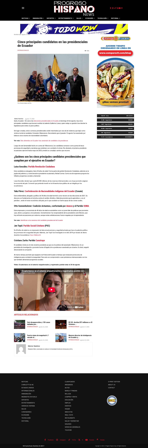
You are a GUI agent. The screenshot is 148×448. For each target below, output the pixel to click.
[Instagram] (113, 8)
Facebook (51, 440)
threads (102, 440)
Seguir (130, 120)
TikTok (74, 440)
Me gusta (129, 115)
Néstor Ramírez (18, 118)
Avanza (69, 206)
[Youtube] (120, 8)
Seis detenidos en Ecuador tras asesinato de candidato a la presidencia (44, 141)
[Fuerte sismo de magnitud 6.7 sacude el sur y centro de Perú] (19, 337)
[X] (117, 8)
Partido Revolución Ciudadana (41, 166)
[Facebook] (110, 8)
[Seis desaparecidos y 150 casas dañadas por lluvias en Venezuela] (19, 324)
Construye (40, 240)
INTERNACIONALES (23, 50)
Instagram (63, 440)
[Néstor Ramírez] (21, 349)
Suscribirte (129, 137)
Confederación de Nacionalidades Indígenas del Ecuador (50, 191)
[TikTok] (115, 8)
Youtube (91, 440)
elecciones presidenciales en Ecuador (46, 121)
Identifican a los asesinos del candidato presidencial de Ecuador (42, 220)
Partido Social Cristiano (33, 225)
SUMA (86, 206)
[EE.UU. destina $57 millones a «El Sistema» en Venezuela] (61, 324)
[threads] (122, 8)
